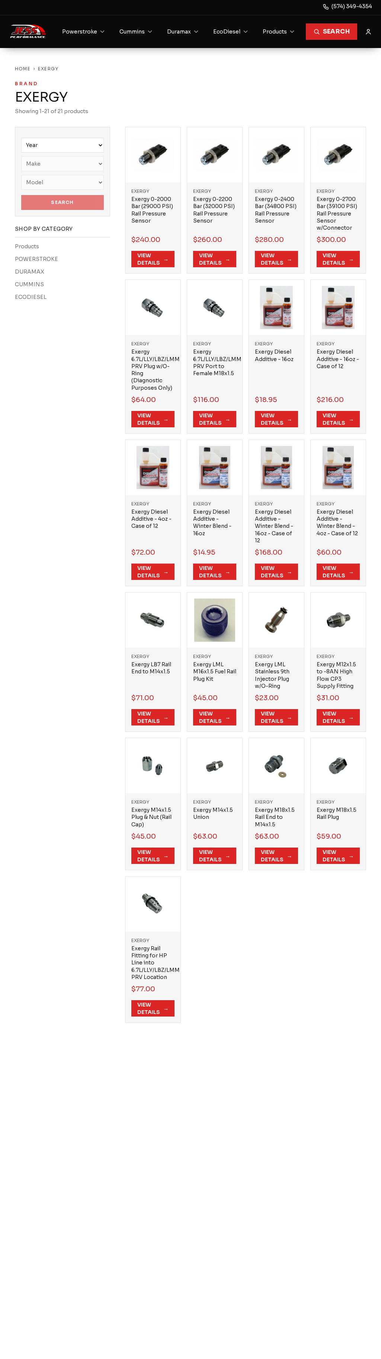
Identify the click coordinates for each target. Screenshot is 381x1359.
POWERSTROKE (36, 259)
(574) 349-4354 (352, 6)
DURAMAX (29, 271)
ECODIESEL (31, 297)
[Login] (368, 31)
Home (23, 68)
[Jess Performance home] (28, 32)
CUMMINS (29, 284)
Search (336, 31)
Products (27, 246)
